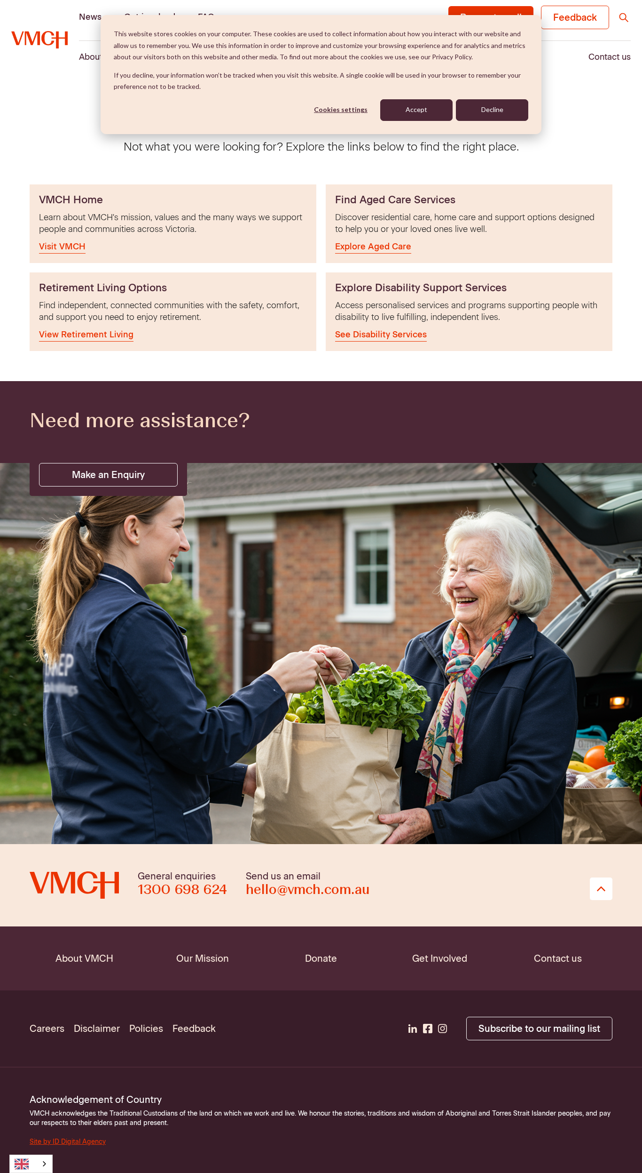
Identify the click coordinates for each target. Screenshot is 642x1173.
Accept (416, 109)
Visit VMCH (62, 246)
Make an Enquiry (108, 474)
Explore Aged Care (373, 246)
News (90, 17)
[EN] (31, 1164)
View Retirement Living (86, 334)
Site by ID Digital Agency (68, 1142)
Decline (492, 109)
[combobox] (31, 1164)
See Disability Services (381, 334)
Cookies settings (341, 109)
